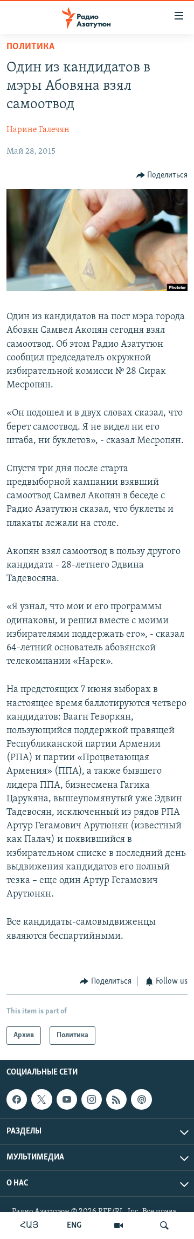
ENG (74, 1225)
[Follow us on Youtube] (67, 1099)
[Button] (162, 175)
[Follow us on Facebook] (16, 1099)
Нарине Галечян (38, 130)
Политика (30, 47)
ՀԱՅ (29, 1225)
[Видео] (118, 1225)
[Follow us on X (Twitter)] (41, 1099)
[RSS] (116, 1099)
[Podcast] (141, 1099)
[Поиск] (164, 1225)
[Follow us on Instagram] (91, 1099)
